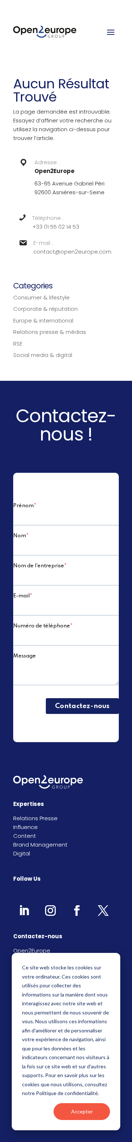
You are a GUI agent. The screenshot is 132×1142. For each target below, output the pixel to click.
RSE (17, 343)
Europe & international (43, 320)
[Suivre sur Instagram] (50, 910)
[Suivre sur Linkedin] (23, 910)
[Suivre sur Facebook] (76, 910)
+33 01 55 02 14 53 (55, 227)
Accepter (82, 1111)
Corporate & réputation (45, 309)
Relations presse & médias (49, 332)
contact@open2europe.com (72, 251)
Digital (21, 853)
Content (24, 836)
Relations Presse (35, 818)
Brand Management (40, 844)
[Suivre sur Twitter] (103, 910)
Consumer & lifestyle (41, 297)
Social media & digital (42, 355)
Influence (25, 827)
